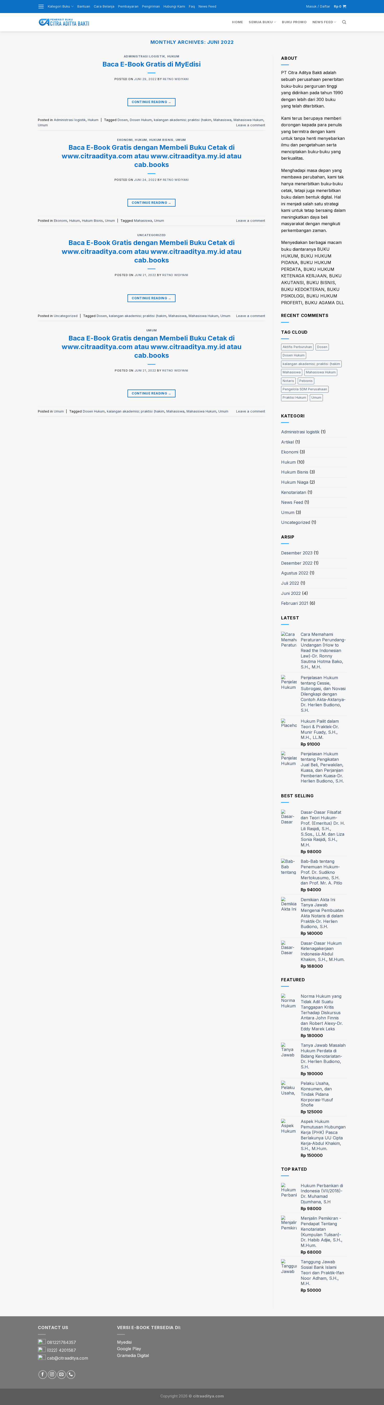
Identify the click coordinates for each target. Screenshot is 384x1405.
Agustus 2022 (294, 573)
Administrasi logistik (144, 56)
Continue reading (151, 102)
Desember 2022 (296, 563)
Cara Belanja (104, 6)
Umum (43, 125)
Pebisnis (306, 381)
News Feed (207, 6)
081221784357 (61, 1342)
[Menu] (41, 6)
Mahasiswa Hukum (248, 120)
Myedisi (124, 1342)
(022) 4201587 (61, 1350)
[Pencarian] (344, 22)
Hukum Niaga (294, 482)
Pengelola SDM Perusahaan (305, 389)
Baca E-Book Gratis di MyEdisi (151, 64)
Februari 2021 (294, 603)
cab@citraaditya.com (67, 1358)
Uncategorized (151, 235)
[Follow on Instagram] (52, 1374)
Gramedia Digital (133, 1355)
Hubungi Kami (174, 6)
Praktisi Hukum (294, 397)
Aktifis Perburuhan (297, 347)
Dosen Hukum (141, 120)
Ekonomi (125, 140)
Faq (192, 6)
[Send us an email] (61, 1374)
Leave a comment (250, 125)
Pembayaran (128, 6)
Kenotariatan (293, 492)
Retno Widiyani (176, 79)
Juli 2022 (290, 583)
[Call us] (71, 1374)
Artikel (287, 442)
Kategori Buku (59, 6)
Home (237, 22)
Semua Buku (261, 22)
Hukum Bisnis (161, 140)
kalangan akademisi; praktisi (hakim (182, 120)
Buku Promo (294, 22)
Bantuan (83, 6)
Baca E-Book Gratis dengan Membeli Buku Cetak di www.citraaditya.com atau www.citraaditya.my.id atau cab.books (151, 156)
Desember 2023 (296, 552)
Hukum (173, 56)
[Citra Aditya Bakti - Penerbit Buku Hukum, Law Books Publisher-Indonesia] (64, 22)
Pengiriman (151, 6)
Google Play (129, 1348)
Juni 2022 (291, 593)
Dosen (123, 120)
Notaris (288, 381)
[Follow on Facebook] (42, 1374)
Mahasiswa (222, 120)
